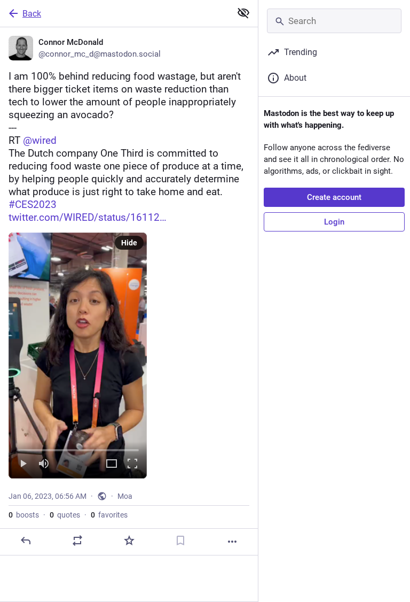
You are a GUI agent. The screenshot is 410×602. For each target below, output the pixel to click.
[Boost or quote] (77, 540)
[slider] (78, 448)
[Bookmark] (180, 540)
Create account (334, 197)
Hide (129, 242)
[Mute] (44, 464)
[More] (232, 541)
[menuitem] (78, 355)
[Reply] (25, 540)
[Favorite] (129, 540)
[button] (78, 355)
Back (31, 14)
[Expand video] (111, 464)
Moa (124, 496)
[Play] (23, 464)
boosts (24, 515)
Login (334, 222)
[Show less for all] (243, 13)
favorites (109, 515)
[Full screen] (132, 464)
